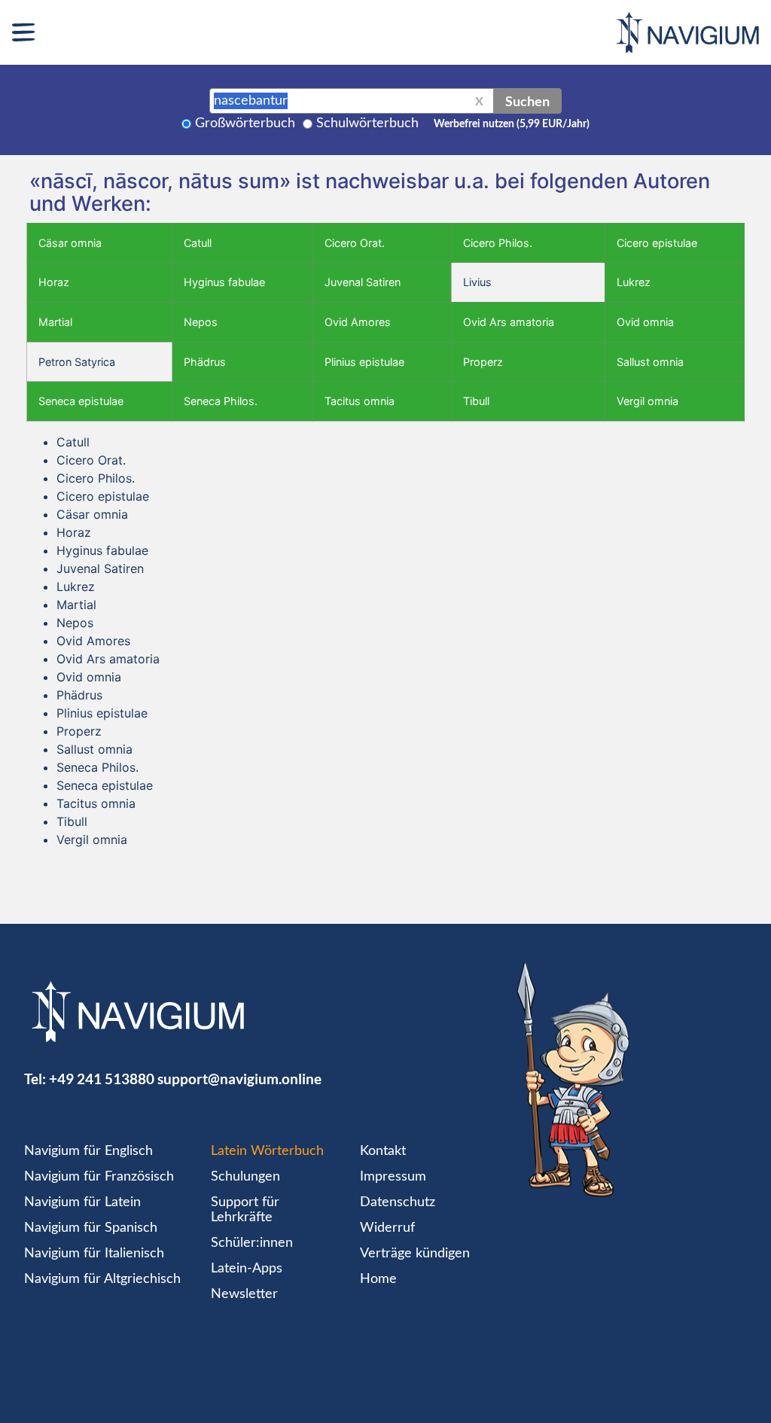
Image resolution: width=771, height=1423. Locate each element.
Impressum (393, 1177)
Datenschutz (397, 1202)
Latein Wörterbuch (267, 1151)
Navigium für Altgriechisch (102, 1279)
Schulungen (245, 1177)
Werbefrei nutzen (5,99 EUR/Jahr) (512, 124)
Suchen (527, 101)
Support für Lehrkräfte (245, 1210)
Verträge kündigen (415, 1253)
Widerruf (387, 1228)
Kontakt (383, 1151)
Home (378, 1279)
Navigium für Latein (82, 1202)
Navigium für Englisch (88, 1151)
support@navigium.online (239, 1078)
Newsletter (244, 1294)
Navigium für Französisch (99, 1177)
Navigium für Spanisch (90, 1228)
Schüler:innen (252, 1243)
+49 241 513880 (101, 1078)
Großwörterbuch (245, 123)
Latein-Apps (246, 1268)
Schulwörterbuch (367, 123)
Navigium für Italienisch (94, 1253)
